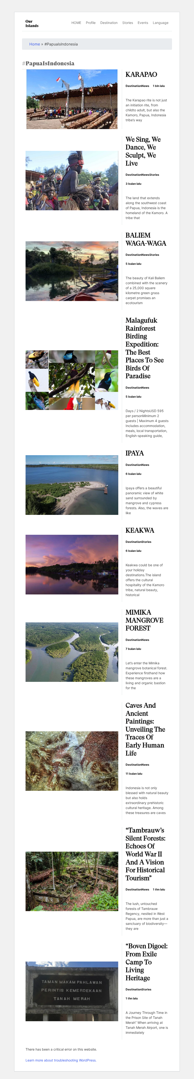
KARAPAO (141, 75)
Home (34, 44)
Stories (127, 23)
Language (160, 23)
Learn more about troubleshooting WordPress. (61, 1060)
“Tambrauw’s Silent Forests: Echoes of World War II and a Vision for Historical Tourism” (145, 854)
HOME (76, 23)
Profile (91, 23)
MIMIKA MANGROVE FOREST (144, 621)
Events (143, 23)
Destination (109, 23)
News (145, 86)
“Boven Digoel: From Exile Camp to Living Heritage (147, 962)
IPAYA (135, 453)
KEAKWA (140, 531)
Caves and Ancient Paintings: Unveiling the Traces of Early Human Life (145, 730)
